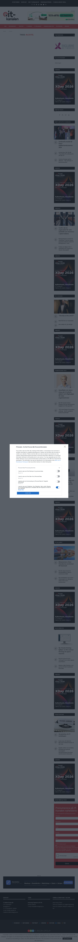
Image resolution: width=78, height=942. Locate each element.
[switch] (58, 471)
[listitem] (39, 468)
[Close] (65, 447)
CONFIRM (28, 493)
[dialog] (39, 471)
